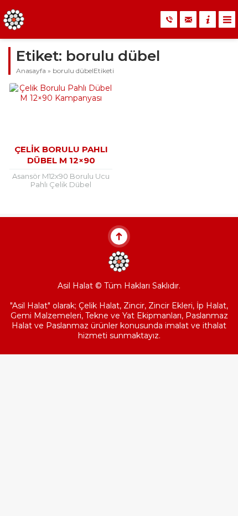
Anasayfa (31, 70)
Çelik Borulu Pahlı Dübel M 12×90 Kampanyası (61, 160)
